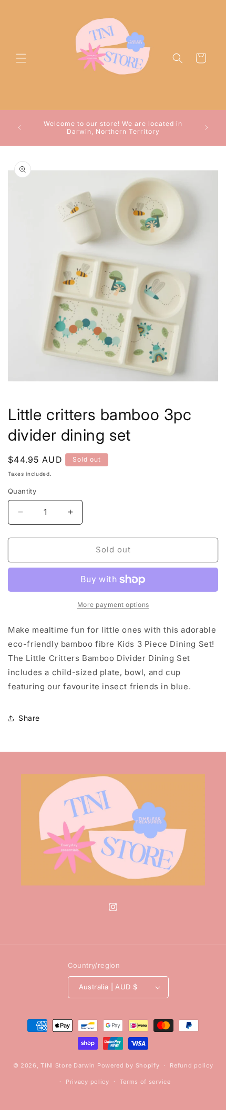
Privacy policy (87, 1081)
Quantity (22, 491)
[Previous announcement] (19, 127)
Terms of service (145, 1081)
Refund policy (191, 1065)
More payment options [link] (113, 605)
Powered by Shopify (128, 1065)
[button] (21, 58)
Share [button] (29, 717)
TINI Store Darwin (67, 1065)
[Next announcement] (206, 127)
